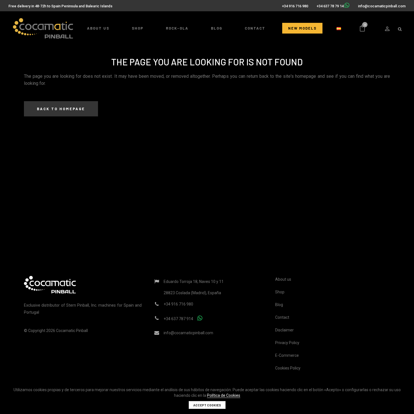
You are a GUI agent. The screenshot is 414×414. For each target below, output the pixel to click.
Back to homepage (61, 109)
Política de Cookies (223, 395)
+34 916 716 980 (295, 6)
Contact (282, 317)
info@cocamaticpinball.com (382, 6)
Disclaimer (284, 330)
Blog (279, 304)
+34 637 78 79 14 (330, 6)
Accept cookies (207, 405)
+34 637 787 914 (178, 318)
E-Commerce (287, 355)
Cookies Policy (288, 368)
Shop (279, 292)
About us (283, 279)
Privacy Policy (287, 342)
